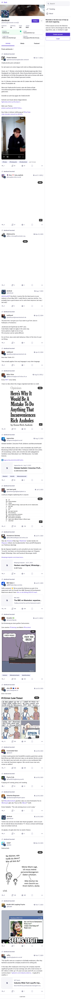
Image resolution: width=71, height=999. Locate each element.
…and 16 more (32, 162)
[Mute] (7, 157)
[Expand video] (19, 157)
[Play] (4, 157)
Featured (36, 43)
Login (58, 39)
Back (5, 2)
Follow (35, 21)
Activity (8, 43)
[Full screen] (22, 157)
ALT (41, 220)
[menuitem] (13, 138)
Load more (22, 996)
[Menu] (41, 21)
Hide (22, 118)
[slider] (13, 154)
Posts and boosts (6, 49)
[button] (13, 138)
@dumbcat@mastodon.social (9, 22)
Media (22, 43)
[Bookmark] (32, 166)
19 (2, 27)
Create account (58, 34)
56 (11, 27)
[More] (42, 166)
